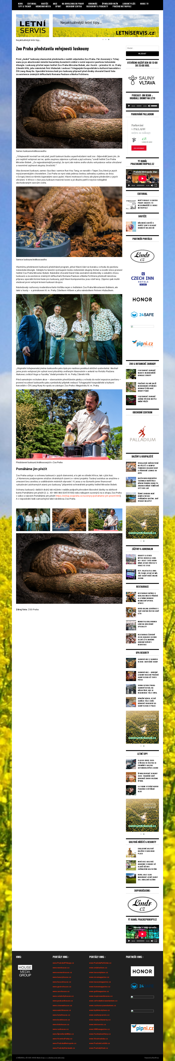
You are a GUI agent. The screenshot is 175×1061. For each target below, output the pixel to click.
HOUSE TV (144, 3)
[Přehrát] (129, 106)
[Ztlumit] (149, 106)
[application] (142, 105)
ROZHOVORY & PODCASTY (97, 6)
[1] (142, 522)
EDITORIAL (32, 3)
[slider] (154, 105)
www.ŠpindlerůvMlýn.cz (63, 1034)
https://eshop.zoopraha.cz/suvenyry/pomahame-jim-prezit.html (88, 496)
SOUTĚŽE (44, 3)
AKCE (55, 3)
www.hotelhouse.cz (61, 1015)
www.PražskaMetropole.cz (64, 1043)
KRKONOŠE (92, 3)
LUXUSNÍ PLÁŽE (129, 3)
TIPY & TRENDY (24, 6)
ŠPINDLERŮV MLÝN (110, 3)
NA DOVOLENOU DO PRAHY (73, 3)
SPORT (58, 6)
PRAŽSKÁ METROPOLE (122, 6)
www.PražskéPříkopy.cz (63, 963)
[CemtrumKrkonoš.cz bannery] (106, 25)
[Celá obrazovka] (156, 185)
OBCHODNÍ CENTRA (74, 6)
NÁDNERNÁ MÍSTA (43, 6)
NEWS (20, 3)
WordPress (155, 1057)
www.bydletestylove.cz (99, 1010)
